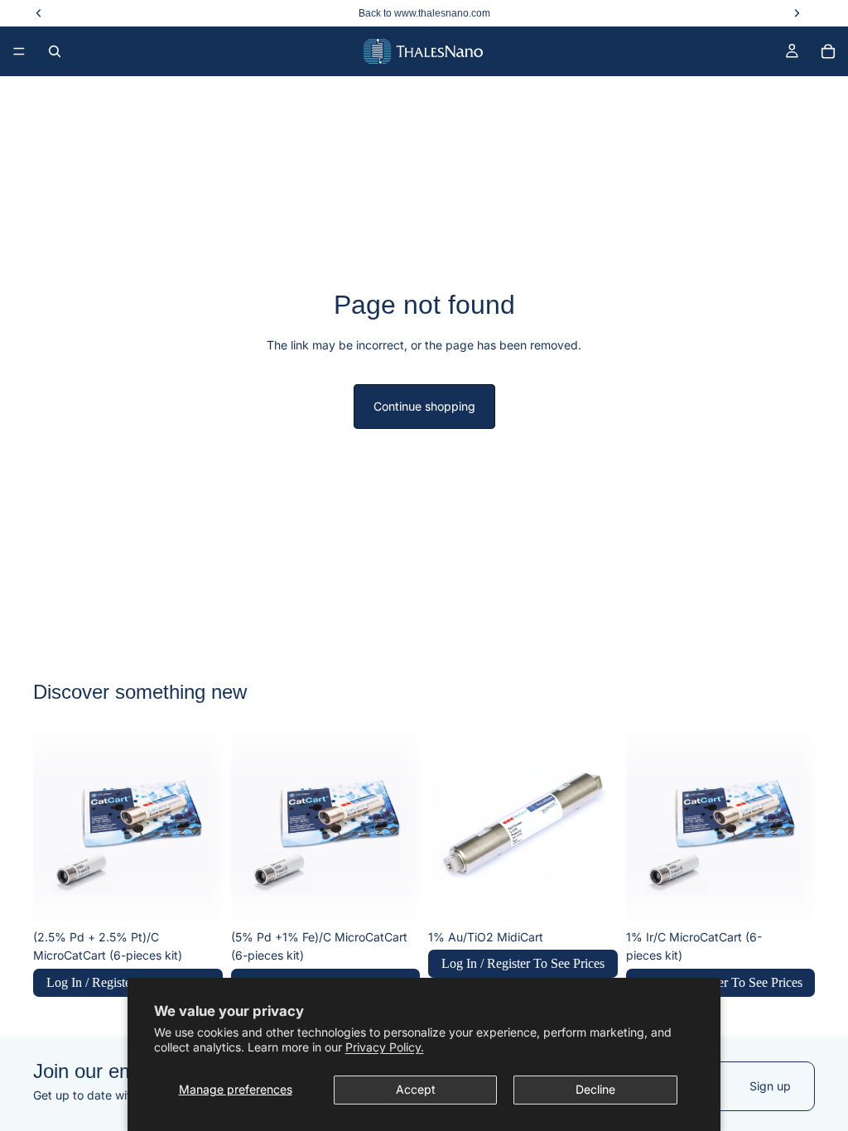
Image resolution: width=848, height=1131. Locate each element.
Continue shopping (424, 406)
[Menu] (19, 51)
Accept (416, 1089)
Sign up (770, 1086)
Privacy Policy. (384, 1047)
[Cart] (828, 51)
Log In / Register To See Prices (523, 963)
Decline (595, 1089)
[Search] (54, 51)
